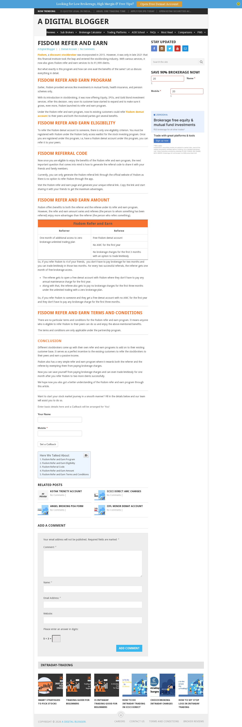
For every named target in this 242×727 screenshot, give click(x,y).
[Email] (185, 48)
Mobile (42, 428)
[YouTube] (178, 48)
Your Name (44, 414)
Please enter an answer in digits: (60, 629)
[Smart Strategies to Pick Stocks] (50, 685)
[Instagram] (162, 48)
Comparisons (185, 32)
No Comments (87, 49)
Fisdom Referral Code (53, 466)
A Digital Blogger (73, 21)
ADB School (138, 32)
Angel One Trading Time (111, 11)
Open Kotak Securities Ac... (175, 11)
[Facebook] (154, 48)
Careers (119, 721)
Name (191, 78)
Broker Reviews (193, 721)
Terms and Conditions (164, 721)
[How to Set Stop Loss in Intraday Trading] (191, 685)
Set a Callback (48, 444)
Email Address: (52, 598)
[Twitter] (170, 48)
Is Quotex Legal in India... (76, 11)
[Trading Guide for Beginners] (78, 685)
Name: (47, 582)
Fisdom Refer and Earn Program (58, 459)
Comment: (49, 547)
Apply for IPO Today (142, 11)
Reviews (50, 32)
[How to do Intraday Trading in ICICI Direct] (134, 685)
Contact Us (137, 721)
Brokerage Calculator (90, 32)
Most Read (167, 32)
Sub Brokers (67, 32)
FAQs (153, 32)
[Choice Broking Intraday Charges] (162, 685)
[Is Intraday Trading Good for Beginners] (106, 685)
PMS (199, 32)
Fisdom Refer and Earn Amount (58, 470)
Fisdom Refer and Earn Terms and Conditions (65, 474)
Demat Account (69, 49)
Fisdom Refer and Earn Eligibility (59, 463)
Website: (48, 613)
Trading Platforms (116, 32)
